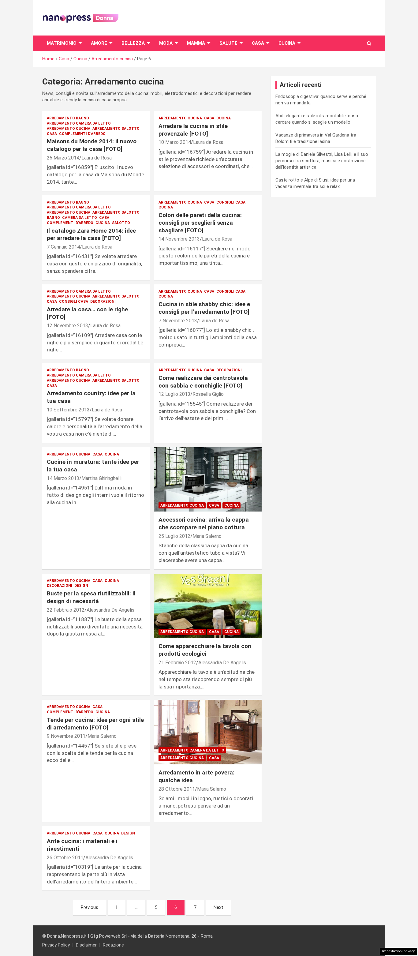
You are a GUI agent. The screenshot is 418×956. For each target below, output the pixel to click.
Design (81, 585)
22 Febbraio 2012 (65, 610)
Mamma (196, 43)
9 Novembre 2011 (66, 736)
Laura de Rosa (96, 158)
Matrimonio (62, 43)
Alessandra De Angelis (110, 610)
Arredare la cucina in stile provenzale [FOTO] (193, 129)
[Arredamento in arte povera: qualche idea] (208, 732)
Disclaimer (86, 945)
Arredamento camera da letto (79, 123)
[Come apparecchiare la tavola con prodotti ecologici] (208, 605)
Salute (228, 43)
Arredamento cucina (68, 128)
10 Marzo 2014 (175, 142)
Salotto (121, 223)
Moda (166, 43)
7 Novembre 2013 (178, 321)
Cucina (286, 43)
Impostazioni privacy (398, 951)
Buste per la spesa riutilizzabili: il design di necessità (91, 597)
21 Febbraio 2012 (177, 662)
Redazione (113, 945)
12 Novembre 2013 (67, 325)
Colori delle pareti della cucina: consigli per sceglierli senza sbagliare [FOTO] (200, 223)
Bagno (53, 218)
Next (218, 907)
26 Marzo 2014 (63, 158)
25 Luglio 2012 (174, 536)
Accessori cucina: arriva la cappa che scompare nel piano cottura (204, 523)
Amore (99, 43)
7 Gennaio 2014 (63, 247)
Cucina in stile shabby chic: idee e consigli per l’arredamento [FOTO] (204, 308)
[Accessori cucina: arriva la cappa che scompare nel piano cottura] (208, 479)
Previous (89, 907)
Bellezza (133, 43)
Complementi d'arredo (82, 134)
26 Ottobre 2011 (65, 857)
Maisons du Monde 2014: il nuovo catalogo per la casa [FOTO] (91, 145)
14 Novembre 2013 (179, 239)
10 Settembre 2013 (68, 410)
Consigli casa (230, 202)
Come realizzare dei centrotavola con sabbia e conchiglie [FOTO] (203, 381)
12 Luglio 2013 (174, 394)
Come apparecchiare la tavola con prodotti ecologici (205, 650)
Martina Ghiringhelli (101, 478)
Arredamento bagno (68, 118)
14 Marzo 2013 (63, 478)
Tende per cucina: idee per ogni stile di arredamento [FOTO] (95, 723)
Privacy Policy (56, 945)
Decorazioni (103, 301)
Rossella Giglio (208, 394)
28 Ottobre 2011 (177, 789)
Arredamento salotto (116, 128)
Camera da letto (79, 218)
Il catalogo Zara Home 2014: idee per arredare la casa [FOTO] (91, 234)
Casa (258, 43)
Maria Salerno (207, 536)
